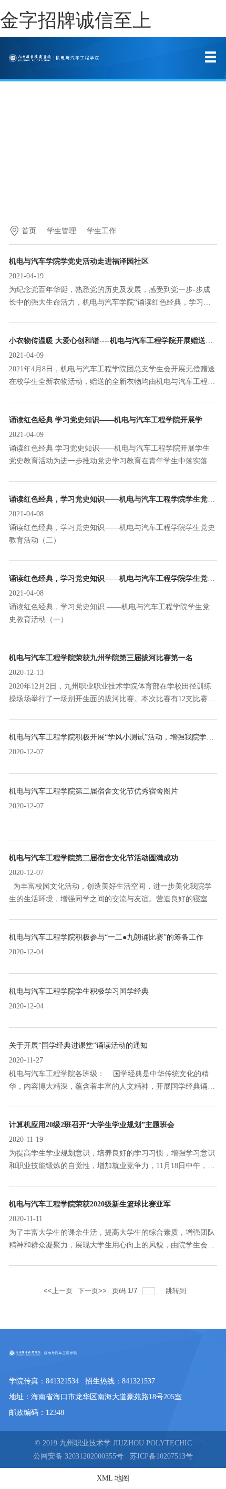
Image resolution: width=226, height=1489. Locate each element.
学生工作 (101, 231)
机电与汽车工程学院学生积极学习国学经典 (79, 991)
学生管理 (61, 231)
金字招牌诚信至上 (75, 20)
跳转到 (177, 1291)
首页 (29, 231)
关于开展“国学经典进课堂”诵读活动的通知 (78, 1045)
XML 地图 (113, 1478)
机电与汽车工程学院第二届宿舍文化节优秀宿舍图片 (93, 791)
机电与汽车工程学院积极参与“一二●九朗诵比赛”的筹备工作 (106, 937)
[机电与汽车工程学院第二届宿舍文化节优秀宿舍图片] (10, 820)
